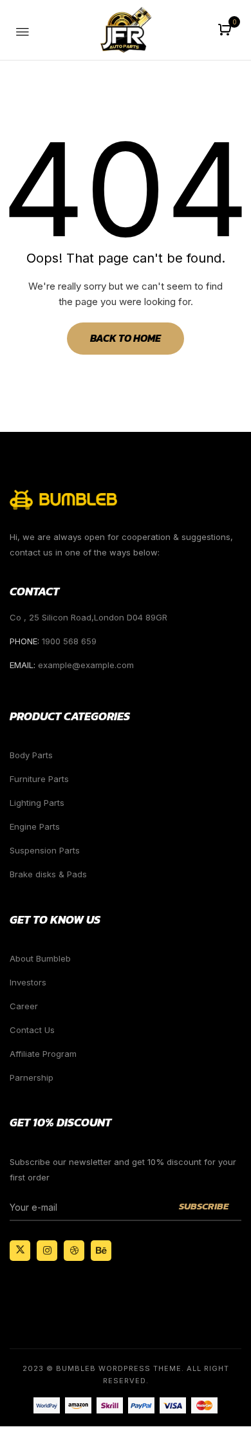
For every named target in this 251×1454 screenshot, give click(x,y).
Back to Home (125, 338)
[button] (226, 30)
